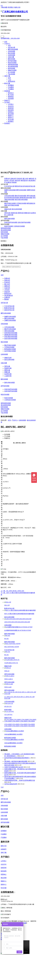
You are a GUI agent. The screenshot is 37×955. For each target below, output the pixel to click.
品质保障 (11, 98)
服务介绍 (3, 846)
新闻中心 (7, 100)
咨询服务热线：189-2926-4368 (10, 38)
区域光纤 (19, 178)
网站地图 (23, 923)
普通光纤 (7, 178)
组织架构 (11, 110)
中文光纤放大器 (9, 186)
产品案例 (11, 89)
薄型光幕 (7, 213)
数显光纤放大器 (20, 186)
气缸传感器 (11, 74)
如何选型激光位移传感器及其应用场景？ (17, 758)
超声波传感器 (12, 61)
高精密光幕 (14, 213)
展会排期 (11, 114)
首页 (5, 41)
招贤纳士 (11, 112)
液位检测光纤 (8, 295)
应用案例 (11, 85)
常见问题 (11, 119)
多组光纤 (17, 180)
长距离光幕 (7, 374)
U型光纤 (11, 180)
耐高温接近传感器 (10, 349)
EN (2, 5)
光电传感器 (11, 51)
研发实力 (11, 93)
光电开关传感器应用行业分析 (13, 767)
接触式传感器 (12, 70)
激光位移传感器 (17, 209)
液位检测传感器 (13, 66)
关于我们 (7, 102)
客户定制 (11, 95)
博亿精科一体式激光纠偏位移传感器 (15, 761)
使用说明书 (11, 81)
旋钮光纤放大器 (30, 186)
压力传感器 (11, 72)
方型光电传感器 (9, 195)
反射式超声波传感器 (24, 222)
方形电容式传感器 (19, 226)
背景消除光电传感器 (10, 336)
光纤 (9, 45)
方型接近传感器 (21, 203)
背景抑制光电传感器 (12, 197)
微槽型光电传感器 (10, 190)
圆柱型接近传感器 (10, 203)
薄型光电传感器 (9, 331)
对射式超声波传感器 (10, 222)
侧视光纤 (31, 178)
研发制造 (7, 91)
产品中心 (7, 43)
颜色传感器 (11, 59)
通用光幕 (21, 213)
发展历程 (11, 108)
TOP (2, 787)
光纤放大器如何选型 (10, 784)
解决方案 (7, 83)
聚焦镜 (14, 182)
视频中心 (11, 115)
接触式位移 (7, 209)
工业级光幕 (9, 215)
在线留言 (3, 849)
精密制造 (11, 96)
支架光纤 (7, 288)
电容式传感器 (12, 62)
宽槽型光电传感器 (10, 320)
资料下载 (7, 76)
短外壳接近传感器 (13, 205)
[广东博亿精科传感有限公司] (14, 11)
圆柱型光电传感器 (20, 195)
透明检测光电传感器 (25, 197)
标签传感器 (11, 68)
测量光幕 (27, 213)
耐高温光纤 (24, 180)
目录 (9, 78)
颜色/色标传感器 (9, 218)
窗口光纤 (25, 178)
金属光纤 (9, 182)
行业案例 (11, 87)
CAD (9, 79)
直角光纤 (13, 178)
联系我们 (11, 121)
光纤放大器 (11, 47)
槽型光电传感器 (13, 49)
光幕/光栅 (11, 57)
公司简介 (11, 104)
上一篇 (12, 591)
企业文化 (11, 106)
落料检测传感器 (13, 64)
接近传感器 (11, 53)
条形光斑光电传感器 (21, 199)
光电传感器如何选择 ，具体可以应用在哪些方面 (19, 780)
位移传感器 (11, 55)
